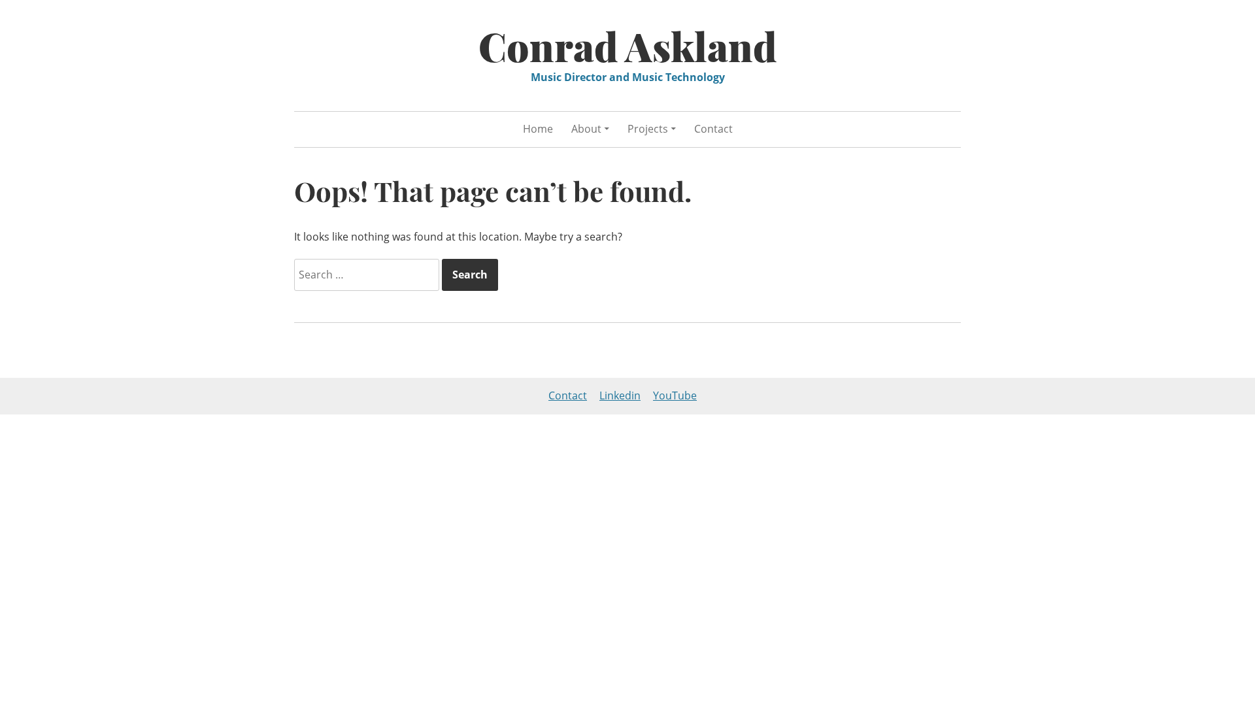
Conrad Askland (627, 46)
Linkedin (620, 395)
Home (538, 129)
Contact (713, 129)
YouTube (675, 395)
